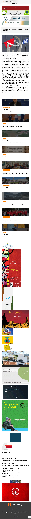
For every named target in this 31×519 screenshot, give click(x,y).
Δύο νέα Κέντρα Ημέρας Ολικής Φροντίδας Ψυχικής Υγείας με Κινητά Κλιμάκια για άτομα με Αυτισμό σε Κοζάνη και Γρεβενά (15, 111)
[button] (15, 359)
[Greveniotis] (7, 1)
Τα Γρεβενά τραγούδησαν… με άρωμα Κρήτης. (7, 470)
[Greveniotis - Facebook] (12, 3)
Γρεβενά (4, 107)
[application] (15, 359)
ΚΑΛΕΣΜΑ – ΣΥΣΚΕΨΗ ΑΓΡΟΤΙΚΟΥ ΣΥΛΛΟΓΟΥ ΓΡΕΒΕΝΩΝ (9, 458)
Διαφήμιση (25, 512)
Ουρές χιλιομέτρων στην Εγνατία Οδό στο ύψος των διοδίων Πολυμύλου (13, 204)
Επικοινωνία (15, 513)
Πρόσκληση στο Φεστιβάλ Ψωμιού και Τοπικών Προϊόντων (11, 157)
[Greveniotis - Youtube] (14, 3)
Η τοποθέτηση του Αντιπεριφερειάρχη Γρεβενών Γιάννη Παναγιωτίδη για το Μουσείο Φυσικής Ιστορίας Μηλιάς (15, 236)
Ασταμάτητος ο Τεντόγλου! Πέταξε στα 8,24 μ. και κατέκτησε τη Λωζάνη (11, 468)
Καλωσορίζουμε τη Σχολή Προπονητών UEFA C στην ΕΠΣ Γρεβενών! (12, 126)
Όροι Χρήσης (9, 512)
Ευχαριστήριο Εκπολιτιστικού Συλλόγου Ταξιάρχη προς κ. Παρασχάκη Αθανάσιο (14, 142)
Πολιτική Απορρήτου (14, 512)
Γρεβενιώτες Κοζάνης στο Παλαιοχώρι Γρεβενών (8, 463)
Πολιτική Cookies (20, 512)
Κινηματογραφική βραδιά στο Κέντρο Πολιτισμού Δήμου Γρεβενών (10, 475)
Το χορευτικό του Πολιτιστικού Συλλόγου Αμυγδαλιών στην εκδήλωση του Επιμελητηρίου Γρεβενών (13, 220)
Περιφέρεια (7, 107)
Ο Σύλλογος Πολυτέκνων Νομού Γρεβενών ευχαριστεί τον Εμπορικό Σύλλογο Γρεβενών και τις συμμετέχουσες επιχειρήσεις (14, 473)
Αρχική (5, 512)
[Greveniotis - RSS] (16, 3)
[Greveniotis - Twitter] (13, 3)
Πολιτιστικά (8, 185)
